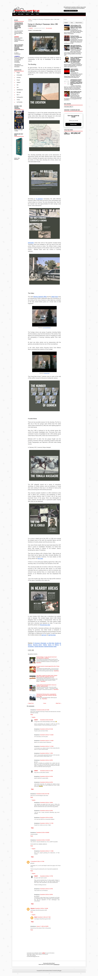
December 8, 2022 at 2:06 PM (46, 894)
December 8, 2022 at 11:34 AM (46, 740)
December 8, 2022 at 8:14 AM (42, 709)
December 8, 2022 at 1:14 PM (46, 753)
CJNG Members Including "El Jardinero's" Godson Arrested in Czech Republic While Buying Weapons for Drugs (76, 82)
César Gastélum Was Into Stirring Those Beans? (75, 92)
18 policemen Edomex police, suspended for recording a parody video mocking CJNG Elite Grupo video (46, 695)
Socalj (18, 99)
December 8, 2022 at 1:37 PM (46, 876)
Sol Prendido (19, 102)
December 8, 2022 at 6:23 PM (46, 817)
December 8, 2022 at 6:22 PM (46, 782)
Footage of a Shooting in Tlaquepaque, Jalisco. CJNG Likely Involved (43, 25)
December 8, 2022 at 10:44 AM (43, 840)
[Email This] (28, 650)
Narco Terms (20, 14)
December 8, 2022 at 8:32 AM (46, 719)
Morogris (19, 92)
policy (18, 64)
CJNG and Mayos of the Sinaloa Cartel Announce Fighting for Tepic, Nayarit (76, 26)
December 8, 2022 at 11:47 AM (46, 746)
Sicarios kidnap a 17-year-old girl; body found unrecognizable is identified (46, 657)
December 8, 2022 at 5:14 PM (46, 770)
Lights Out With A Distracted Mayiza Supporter (74, 70)
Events (27, 14)
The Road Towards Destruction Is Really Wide (76, 37)
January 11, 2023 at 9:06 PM (42, 926)
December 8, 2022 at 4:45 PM (46, 760)
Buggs (18, 72)
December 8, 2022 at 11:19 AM (46, 851)
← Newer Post (30, 703)
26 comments (49, 28)
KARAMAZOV (20, 89)
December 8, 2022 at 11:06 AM (46, 734)
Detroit (35, 917)
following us (56, 964)
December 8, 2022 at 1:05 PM (46, 802)
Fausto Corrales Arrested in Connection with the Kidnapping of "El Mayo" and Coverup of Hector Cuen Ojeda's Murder (76, 60)
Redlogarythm (20, 97)
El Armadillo (19, 75)
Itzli (17, 84)
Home (14, 14)
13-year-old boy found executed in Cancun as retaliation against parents (46, 685)
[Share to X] (31, 650)
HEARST (18, 82)
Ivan (18, 87)
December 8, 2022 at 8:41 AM (42, 793)
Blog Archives (79, 22)
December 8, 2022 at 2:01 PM (46, 888)
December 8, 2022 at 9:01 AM (46, 729)
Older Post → (59, 703)
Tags (72, 22)
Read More (38, 662)
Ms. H (18, 94)
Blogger (59, 970)
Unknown (32, 908)
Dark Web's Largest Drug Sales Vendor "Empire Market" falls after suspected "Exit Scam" (46, 676)
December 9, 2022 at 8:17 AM (44, 917)
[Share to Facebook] (33, 650)
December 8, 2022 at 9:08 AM (42, 832)
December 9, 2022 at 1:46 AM (41, 908)
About (32, 14)
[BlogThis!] (30, 650)
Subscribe (73, 124)
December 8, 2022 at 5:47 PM (46, 776)
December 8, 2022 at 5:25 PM (46, 810)
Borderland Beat (48, 970)
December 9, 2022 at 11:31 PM (46, 823)
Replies (33, 717)
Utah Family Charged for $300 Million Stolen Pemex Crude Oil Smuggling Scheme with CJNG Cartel (76, 47)
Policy (37, 14)
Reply (31, 714)
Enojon (18, 80)
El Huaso (19, 77)
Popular (66, 22)
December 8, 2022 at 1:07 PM (37, 861)
